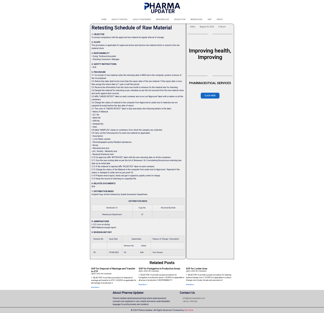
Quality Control (120, 19)
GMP (209, 19)
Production (180, 19)
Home (103, 19)
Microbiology (162, 19)
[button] (210, 96)
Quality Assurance (142, 19)
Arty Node (188, 310)
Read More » (95, 287)
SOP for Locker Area (196, 268)
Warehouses (196, 19)
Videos (220, 19)
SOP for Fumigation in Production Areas (159, 268)
